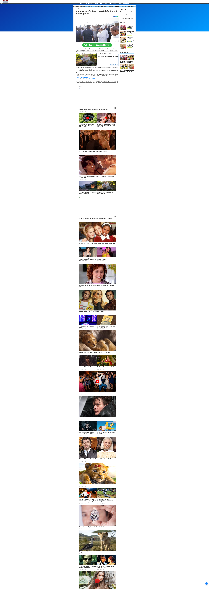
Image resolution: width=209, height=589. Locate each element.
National (85, 3)
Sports (101, 3)
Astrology (120, 3)
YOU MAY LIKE (124, 53)
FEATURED (123, 22)
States (110, 3)
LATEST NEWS (124, 9)
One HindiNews (80, 16)
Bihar (85, 8)
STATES (81, 8)
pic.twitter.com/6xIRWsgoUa (82, 77)
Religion (114, 3)
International (90, 3)
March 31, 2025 (92, 78)
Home (81, 3)
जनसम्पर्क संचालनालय (126, 3)
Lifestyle (105, 3)
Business (96, 3)
